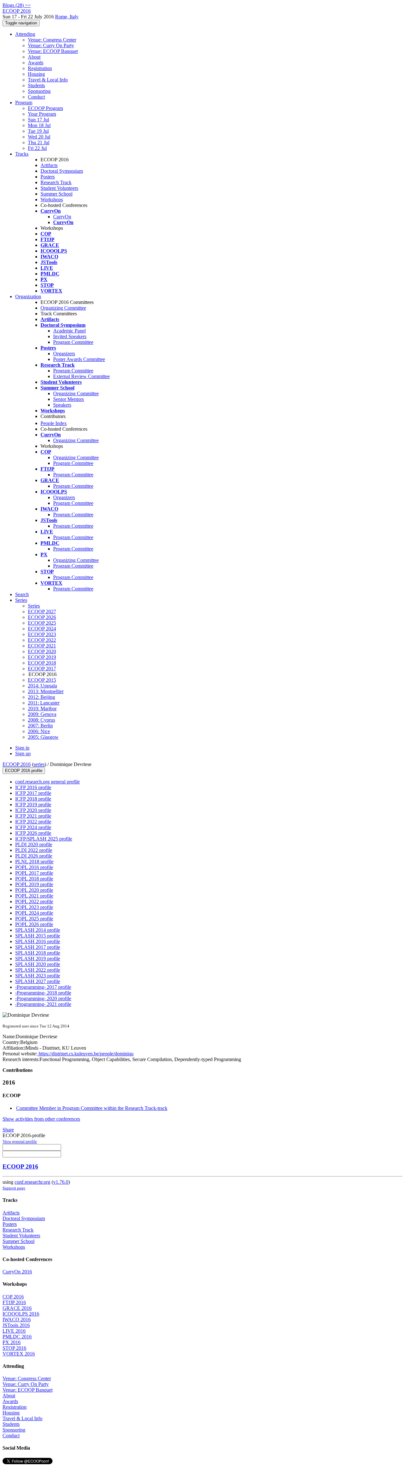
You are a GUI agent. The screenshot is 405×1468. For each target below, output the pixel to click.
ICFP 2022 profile (33, 821)
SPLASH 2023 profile (37, 975)
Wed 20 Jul (39, 136)
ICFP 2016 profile (33, 787)
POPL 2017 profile (34, 873)
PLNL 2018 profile (34, 861)
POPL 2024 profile (34, 913)
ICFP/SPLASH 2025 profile (43, 838)
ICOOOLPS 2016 (21, 1314)
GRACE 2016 (17, 1308)
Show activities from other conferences (41, 1119)
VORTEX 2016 (19, 1353)
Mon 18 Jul (39, 125)
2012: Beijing (41, 697)
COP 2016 (13, 1296)
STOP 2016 (14, 1348)
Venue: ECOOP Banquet (53, 51)
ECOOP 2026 (42, 617)
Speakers (62, 405)
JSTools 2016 (16, 1325)
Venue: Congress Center (52, 39)
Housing (36, 74)
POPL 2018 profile (34, 878)
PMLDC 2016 (17, 1336)
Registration (40, 68)
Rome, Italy (66, 16)
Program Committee (73, 342)
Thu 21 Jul (38, 142)
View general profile (20, 1141)
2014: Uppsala (42, 685)
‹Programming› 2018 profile (43, 992)
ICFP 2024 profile (33, 827)
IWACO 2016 (17, 1319)
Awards (35, 62)
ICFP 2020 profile (33, 810)
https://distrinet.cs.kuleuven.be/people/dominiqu (85, 1053)
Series (34, 605)
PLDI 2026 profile (33, 856)
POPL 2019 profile (34, 884)
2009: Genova (42, 714)
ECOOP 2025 (42, 623)
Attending (25, 34)
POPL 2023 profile (34, 907)
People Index (53, 423)
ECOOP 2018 (42, 663)
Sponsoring (39, 91)
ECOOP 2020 (42, 651)
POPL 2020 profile (34, 890)
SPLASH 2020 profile (37, 964)
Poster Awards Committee (79, 359)
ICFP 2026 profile (33, 833)
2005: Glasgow (43, 737)
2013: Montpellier (46, 691)
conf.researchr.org (32, 1182)
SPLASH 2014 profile (37, 930)
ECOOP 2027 (42, 611)
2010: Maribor (42, 708)
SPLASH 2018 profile (37, 953)
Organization (28, 296)
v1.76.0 (60, 1182)
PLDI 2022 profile (33, 850)
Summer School (56, 193)
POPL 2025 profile (34, 918)
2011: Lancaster (43, 702)
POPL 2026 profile (34, 924)
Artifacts (49, 165)
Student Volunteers (59, 188)
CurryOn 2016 (17, 1271)
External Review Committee (81, 376)
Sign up (23, 753)
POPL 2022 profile (34, 901)
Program (23, 102)
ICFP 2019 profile (33, 804)
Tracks (21, 154)
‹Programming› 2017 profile (43, 987)
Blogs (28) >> (17, 5)
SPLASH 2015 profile (37, 935)
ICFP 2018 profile (33, 799)
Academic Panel (69, 330)
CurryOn (62, 216)
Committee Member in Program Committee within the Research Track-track (91, 1108)
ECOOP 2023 (42, 634)
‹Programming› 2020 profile (43, 998)
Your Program (42, 114)
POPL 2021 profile (34, 895)
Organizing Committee (63, 308)
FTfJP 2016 (14, 1302)
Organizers (64, 353)
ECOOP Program (45, 108)
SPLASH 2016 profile (37, 941)
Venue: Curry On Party (51, 45)
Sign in (22, 747)
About (34, 57)
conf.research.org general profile (47, 781)
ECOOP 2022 (42, 640)
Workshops (51, 199)
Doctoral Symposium (61, 171)
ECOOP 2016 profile (23, 770)
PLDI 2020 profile (33, 844)
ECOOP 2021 (42, 645)
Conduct (36, 97)
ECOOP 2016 (17, 764)
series (39, 764)
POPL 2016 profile (34, 867)
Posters (47, 176)
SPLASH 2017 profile (37, 947)
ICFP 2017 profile (33, 793)
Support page (14, 1188)
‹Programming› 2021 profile (43, 1004)
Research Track (56, 182)
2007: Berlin (40, 725)
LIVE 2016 (14, 1331)
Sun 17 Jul (38, 119)
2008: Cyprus (41, 720)
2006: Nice (39, 731)
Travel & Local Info (48, 79)
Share (8, 1129)
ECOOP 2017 (42, 668)
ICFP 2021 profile (33, 816)
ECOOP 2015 (42, 680)
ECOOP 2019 (42, 657)
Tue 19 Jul (38, 131)
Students (36, 85)
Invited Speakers (69, 336)
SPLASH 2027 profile (37, 981)
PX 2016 (12, 1342)
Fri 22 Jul (37, 148)
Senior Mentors (68, 399)
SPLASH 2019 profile (37, 958)
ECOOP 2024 (42, 628)
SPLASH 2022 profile (37, 970)
